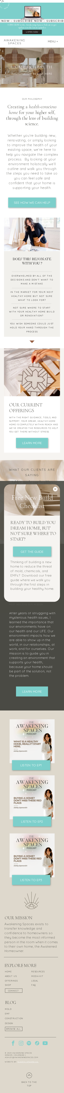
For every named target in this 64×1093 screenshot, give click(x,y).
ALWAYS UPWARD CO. (28, 1062)
